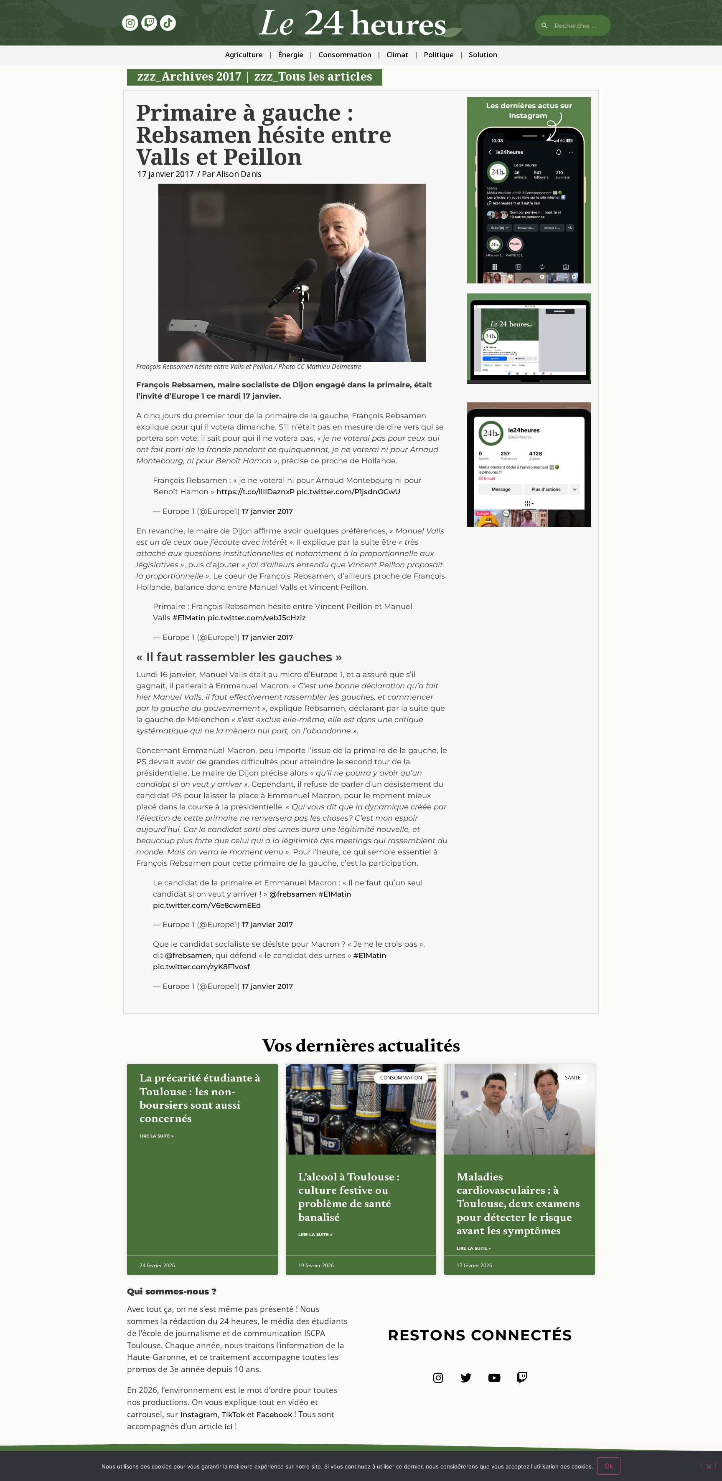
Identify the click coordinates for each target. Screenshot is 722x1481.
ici (228, 1427)
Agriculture (244, 55)
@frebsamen (292, 894)
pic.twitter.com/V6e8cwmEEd (207, 905)
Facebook (274, 1414)
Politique (439, 55)
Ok (609, 1466)
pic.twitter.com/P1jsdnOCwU (348, 492)
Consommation (344, 55)
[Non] (709, 1465)
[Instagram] (130, 23)
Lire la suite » (157, 1136)
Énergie (290, 55)
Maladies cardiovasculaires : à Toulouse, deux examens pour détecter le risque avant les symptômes (518, 1205)
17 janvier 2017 (267, 511)
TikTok (233, 1414)
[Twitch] (149, 23)
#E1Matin (189, 618)
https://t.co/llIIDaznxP (255, 492)
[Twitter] (466, 1377)
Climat (397, 55)
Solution (483, 55)
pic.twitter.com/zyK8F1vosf (201, 967)
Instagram (199, 1414)
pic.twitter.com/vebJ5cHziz (257, 618)
